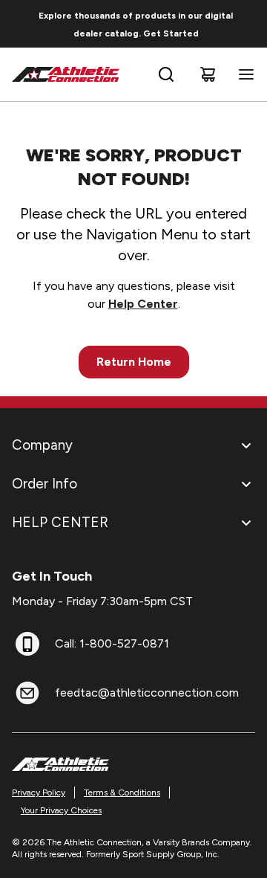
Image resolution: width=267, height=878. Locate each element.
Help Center (143, 304)
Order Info (44, 483)
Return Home (133, 362)
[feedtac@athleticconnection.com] (27, 692)
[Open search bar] (166, 74)
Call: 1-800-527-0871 (112, 643)
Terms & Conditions (122, 792)
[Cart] (207, 74)
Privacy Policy (38, 792)
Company (42, 444)
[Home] (66, 74)
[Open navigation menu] (243, 74)
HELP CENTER (60, 522)
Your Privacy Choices (61, 810)
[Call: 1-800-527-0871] (27, 643)
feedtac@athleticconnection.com (147, 692)
